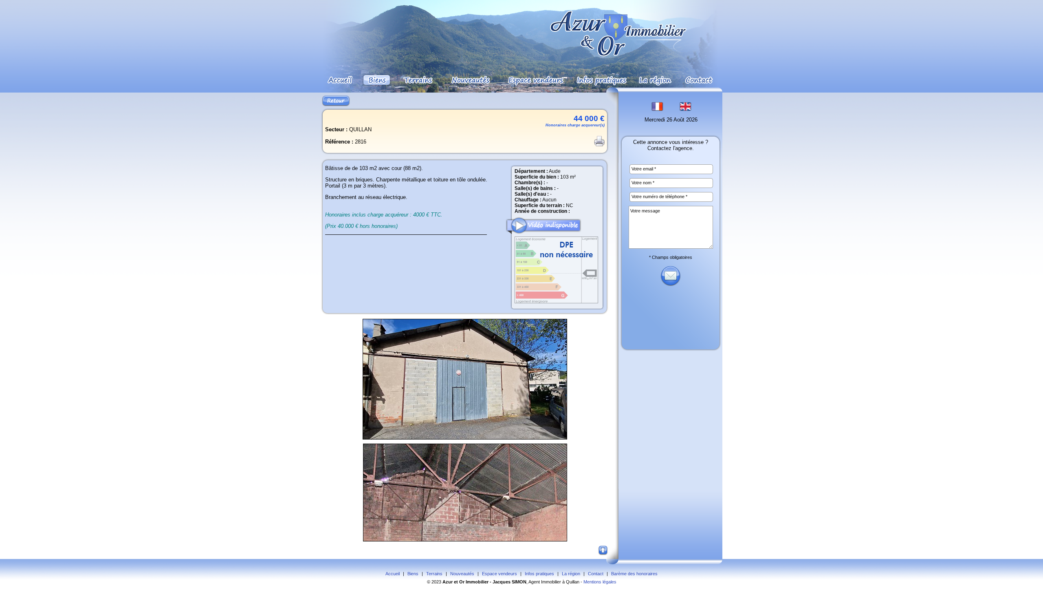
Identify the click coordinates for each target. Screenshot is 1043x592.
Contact (595, 573)
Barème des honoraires (634, 573)
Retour (336, 100)
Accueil (392, 573)
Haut (603, 551)
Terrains (434, 573)
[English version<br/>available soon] (685, 109)
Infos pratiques (539, 573)
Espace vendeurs (499, 573)
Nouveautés (462, 573)
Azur (447, 581)
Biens (412, 573)
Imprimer (599, 141)
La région (571, 573)
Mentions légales (599, 581)
